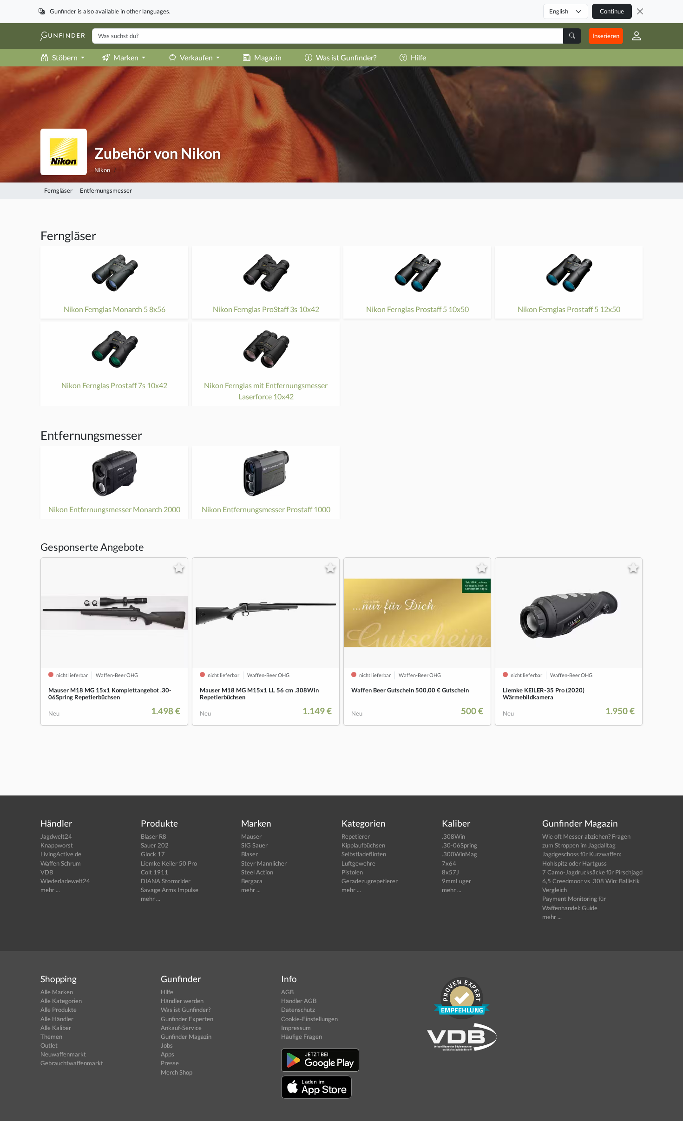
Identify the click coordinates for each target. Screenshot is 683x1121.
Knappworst (56, 845)
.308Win (453, 836)
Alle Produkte (58, 1009)
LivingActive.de (60, 854)
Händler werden (182, 1000)
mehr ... (50, 889)
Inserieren (605, 35)
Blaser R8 (153, 836)
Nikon (102, 170)
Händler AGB (298, 1000)
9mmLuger (456, 881)
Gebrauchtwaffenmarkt (71, 1063)
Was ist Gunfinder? (346, 57)
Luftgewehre (358, 863)
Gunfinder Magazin (186, 1036)
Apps (167, 1054)
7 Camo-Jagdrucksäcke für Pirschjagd (592, 872)
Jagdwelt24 (56, 836)
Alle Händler (56, 1019)
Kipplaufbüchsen (363, 845)
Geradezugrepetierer (370, 881)
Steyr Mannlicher (264, 863)
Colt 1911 (154, 872)
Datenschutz (298, 1009)
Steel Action (257, 872)
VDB (46, 872)
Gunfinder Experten (187, 1019)
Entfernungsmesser (106, 190)
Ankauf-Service (181, 1027)
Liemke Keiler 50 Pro (169, 863)
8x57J (450, 872)
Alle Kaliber (55, 1027)
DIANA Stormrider (165, 881)
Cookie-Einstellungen (309, 1019)
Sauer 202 (155, 845)
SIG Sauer (254, 845)
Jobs (167, 1045)
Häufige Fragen (301, 1036)
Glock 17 (153, 854)
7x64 (449, 863)
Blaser (249, 854)
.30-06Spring (459, 845)
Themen (51, 1036)
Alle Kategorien (61, 1000)
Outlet (49, 1045)
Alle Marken (56, 992)
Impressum (296, 1027)
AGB (287, 992)
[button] (633, 36)
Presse (170, 1063)
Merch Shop (176, 1072)
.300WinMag (459, 854)
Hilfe (418, 57)
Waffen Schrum (60, 863)
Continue (612, 11)
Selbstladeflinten (364, 854)
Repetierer (356, 836)
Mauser (251, 836)
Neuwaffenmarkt (63, 1054)
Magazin (268, 57)
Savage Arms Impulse (169, 889)
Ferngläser (58, 190)
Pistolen (352, 872)
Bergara (252, 881)
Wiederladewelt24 (65, 881)
